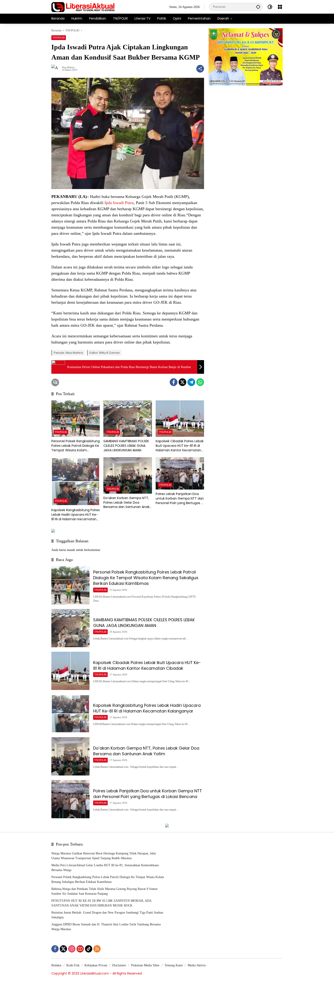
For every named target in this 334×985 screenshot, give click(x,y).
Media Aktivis (197, 965)
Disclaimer (119, 965)
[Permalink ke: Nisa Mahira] (56, 69)
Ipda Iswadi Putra (119, 202)
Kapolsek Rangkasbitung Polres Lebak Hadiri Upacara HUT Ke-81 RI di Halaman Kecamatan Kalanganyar (75, 514)
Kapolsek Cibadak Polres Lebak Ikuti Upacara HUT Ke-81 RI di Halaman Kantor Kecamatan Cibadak (180, 445)
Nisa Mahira (68, 67)
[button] (258, 6)
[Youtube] (80, 948)
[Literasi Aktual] (83, 6)
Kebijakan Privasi (96, 965)
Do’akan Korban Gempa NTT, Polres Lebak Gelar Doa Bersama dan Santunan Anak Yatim (126, 502)
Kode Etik (73, 965)
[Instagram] (71, 948)
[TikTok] (88, 948)
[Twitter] (182, 382)
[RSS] (97, 948)
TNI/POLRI (58, 37)
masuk (71, 550)
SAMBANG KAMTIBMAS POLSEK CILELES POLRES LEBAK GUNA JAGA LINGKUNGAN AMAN (126, 445)
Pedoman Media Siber (145, 965)
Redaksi (56, 965)
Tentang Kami (174, 965)
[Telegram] (191, 382)
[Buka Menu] (280, 7)
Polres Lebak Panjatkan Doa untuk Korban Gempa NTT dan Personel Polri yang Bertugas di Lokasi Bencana (180, 498)
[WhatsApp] (200, 382)
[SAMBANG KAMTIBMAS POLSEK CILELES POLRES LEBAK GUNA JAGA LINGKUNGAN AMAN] (127, 418)
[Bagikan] (200, 69)
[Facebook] (173, 382)
